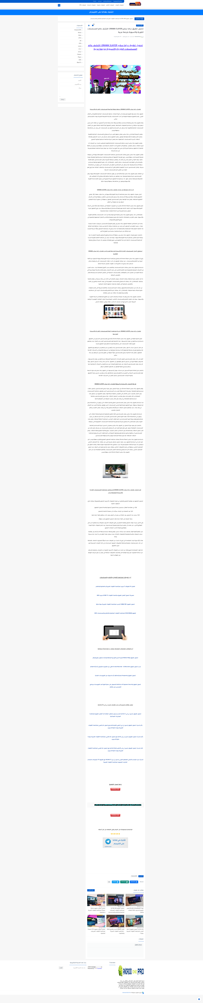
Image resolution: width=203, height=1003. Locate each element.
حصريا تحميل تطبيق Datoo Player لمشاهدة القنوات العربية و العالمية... (96, 910)
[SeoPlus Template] (143, 993)
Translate (99, 968)
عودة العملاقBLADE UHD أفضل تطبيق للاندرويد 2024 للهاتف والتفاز (135, 910)
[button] (134, 882)
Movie (79, 32)
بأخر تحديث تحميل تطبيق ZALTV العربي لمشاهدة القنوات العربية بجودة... (135, 931)
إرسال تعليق (138, 944)
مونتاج (79, 51)
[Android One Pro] (135, 4)
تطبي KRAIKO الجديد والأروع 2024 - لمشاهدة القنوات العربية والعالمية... (115, 18)
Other (79, 35)
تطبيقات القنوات (119, 5)
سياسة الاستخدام (107, 1)
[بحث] (59, 5)
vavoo (79, 46)
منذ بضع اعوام (139, 906)
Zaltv (80, 59)
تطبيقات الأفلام (110, 5)
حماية (79, 48)
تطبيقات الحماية (91, 5)
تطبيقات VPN (82, 5)
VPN (80, 43)
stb (80, 40)
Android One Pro (126, 992)
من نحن (99, 1)
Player (79, 57)
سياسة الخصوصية (118, 1)
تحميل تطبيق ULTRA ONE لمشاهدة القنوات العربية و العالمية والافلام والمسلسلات (116, 910)
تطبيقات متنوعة (101, 5)
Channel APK (139, 25)
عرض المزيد (90, 890)
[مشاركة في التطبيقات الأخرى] (109, 882)
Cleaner (79, 54)
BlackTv (79, 62)
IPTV (80, 38)
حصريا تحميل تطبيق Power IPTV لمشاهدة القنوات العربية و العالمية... (96, 931)
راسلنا (94, 1)
